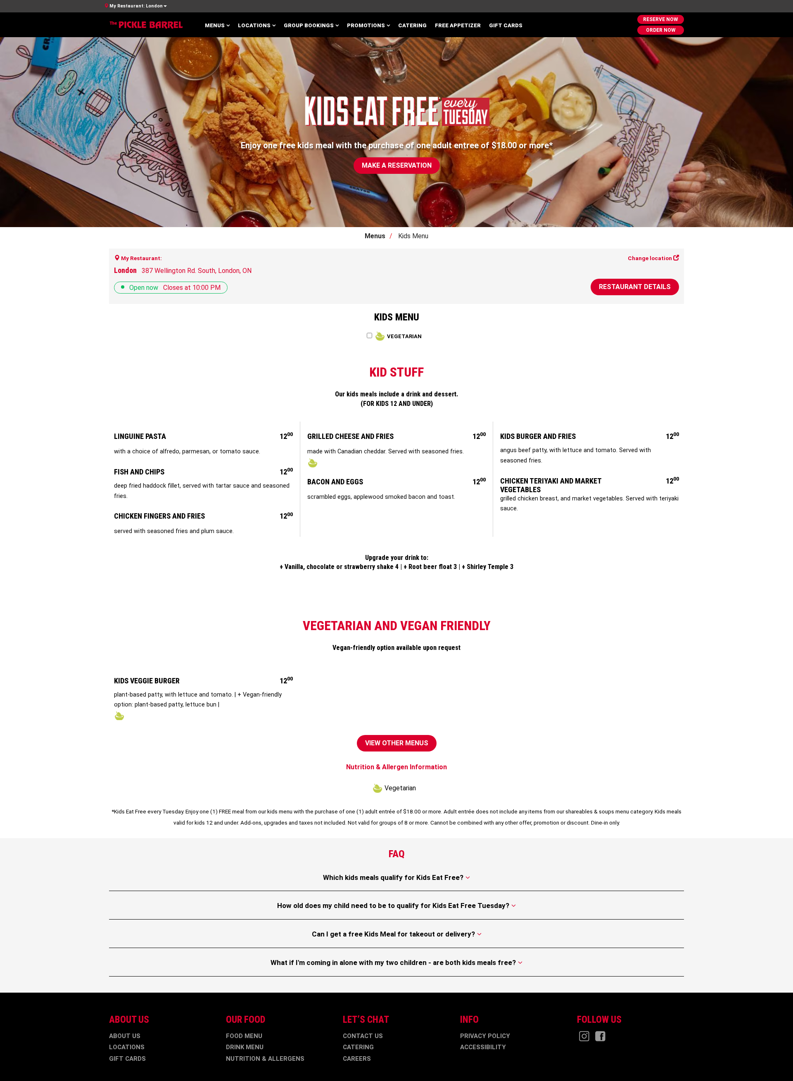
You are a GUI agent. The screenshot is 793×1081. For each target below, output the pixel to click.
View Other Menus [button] (396, 743)
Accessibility (483, 1047)
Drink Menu (245, 1047)
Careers (357, 1058)
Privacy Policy (485, 1036)
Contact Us (363, 1036)
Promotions (366, 25)
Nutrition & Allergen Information (396, 767)
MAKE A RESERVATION (397, 165)
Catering (412, 25)
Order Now (661, 30)
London (136, 6)
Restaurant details (635, 287)
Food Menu (244, 1036)
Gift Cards (505, 25)
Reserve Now (660, 19)
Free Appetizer (458, 25)
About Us (124, 1036)
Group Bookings (309, 25)
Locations (254, 25)
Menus (215, 25)
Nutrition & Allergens (265, 1058)
